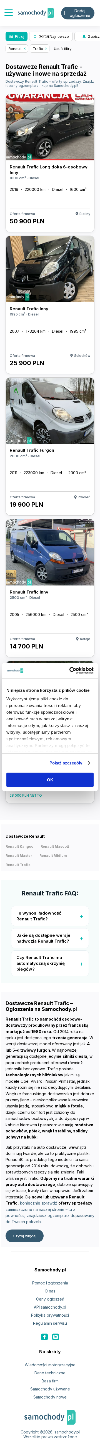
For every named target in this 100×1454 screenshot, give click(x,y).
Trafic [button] (38, 48)
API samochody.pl (50, 1307)
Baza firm (50, 1381)
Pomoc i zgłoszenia (50, 1283)
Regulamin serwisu (50, 1323)
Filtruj (16, 36)
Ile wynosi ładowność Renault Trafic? (38, 916)
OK (50, 779)
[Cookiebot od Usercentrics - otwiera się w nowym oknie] (71, 670)
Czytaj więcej (24, 1236)
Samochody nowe (50, 1397)
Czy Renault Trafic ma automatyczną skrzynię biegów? (40, 963)
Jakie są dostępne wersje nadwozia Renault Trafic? (43, 938)
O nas (50, 1291)
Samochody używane (50, 1389)
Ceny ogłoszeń (50, 1299)
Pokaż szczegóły (65, 763)
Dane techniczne (50, 1372)
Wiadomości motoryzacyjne (50, 1364)
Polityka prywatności (50, 1315)
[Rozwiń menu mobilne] (8, 13)
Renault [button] (15, 48)
